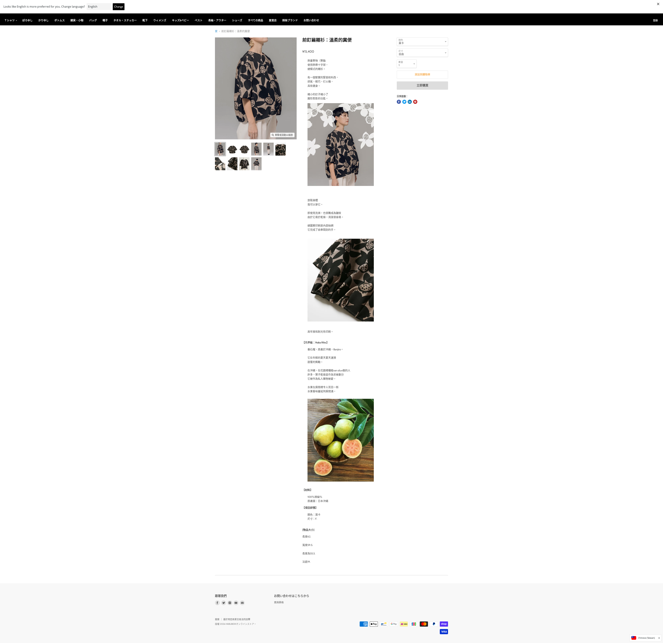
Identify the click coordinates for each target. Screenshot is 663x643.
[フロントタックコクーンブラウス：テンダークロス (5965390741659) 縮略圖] (220, 149)
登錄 (655, 20)
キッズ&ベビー (180, 20)
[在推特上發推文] (404, 102)
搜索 (217, 619)
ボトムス (59, 20)
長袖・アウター (217, 20)
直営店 (273, 20)
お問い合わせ (311, 20)
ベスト (199, 20)
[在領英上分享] (410, 102)
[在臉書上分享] (399, 102)
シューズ (237, 20)
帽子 (105, 20)
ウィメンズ (159, 20)
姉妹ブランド (290, 20)
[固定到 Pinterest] (415, 102)
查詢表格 (279, 602)
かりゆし (43, 20)
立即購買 (422, 85)
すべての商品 (255, 20)
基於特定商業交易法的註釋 (236, 619)
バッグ (93, 20)
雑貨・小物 (76, 20)
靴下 (145, 20)
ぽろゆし (27, 20)
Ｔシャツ (9, 20)
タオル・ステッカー (125, 20)
